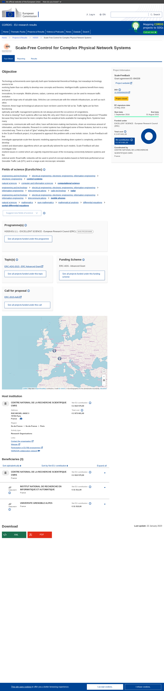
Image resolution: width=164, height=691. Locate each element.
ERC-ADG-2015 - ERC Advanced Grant (22, 266)
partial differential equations (15, 205)
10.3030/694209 (121, 92)
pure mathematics (46, 202)
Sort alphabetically (11, 466)
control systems (34, 179)
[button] (103, 14)
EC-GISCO (62, 388)
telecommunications (37, 191)
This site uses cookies (21, 687)
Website (24, 444)
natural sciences (9, 183)
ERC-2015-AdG (13, 297)
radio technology (58, 191)
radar (73, 191)
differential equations (92, 202)
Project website (124, 83)
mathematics (27, 202)
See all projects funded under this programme (28, 239)
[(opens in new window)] (22, 13)
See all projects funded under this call (25, 305)
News (68, 32)
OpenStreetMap (41, 388)
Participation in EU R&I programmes (35, 447)
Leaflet (25, 388)
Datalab (77, 32)
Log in (92, 14)
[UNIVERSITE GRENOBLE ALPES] (60, 358)
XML (16, 535)
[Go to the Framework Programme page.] (7, 47)
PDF (42, 535)
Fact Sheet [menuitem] (8, 59)
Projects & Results (36, 32)
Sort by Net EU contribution (54, 466)
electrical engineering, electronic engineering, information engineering (63, 176)
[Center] (104, 380)
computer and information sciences (37, 183)
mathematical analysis (68, 202)
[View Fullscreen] (104, 371)
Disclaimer (103, 388)
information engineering (12, 191)
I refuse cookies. (143, 687)
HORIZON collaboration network (33, 451)
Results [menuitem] (34, 59)
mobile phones (58, 198)
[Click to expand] (104, 473)
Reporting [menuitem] (21, 59)
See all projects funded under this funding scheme (81, 275)
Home (6, 32)
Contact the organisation (30, 441)
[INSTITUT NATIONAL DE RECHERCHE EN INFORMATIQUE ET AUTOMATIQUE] (54, 351)
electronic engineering (12, 179)
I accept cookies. (104, 687)
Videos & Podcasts (55, 32)
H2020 (35, 38)
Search (86, 32)
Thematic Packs (18, 32)
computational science (69, 183)
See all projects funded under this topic (25, 274)
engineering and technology (14, 176)
